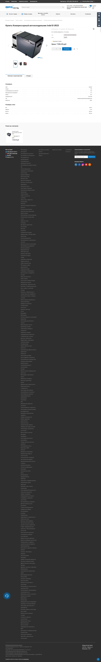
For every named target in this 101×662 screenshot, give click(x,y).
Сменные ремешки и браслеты (28, 205)
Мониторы (23, 484)
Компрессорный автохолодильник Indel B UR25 (17, 132)
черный (65, 37)
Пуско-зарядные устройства (28, 357)
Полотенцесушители (26, 238)
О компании (88, 14)
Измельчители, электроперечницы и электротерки (26, 365)
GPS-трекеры (24, 149)
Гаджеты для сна (25, 261)
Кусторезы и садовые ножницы (29, 548)
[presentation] (8, 45)
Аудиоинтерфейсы (25, 174)
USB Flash (23, 478)
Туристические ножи (26, 263)
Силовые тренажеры (26, 578)
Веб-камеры (24, 315)
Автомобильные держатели (27, 246)
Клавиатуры (24, 488)
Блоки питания (24, 624)
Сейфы (22, 257)
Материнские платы (26, 621)
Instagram (82, 164)
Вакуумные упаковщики (27, 451)
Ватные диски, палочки (26, 432)
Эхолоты (23, 207)
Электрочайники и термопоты (28, 407)
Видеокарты (24, 598)
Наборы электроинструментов (28, 559)
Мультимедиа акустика (26, 574)
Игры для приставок (26, 276)
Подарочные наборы (26, 509)
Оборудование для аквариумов (28, 601)
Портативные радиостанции (28, 190)
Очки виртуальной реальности (28, 490)
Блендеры (23, 434)
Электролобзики (25, 555)
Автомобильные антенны (27, 153)
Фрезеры (23, 553)
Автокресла (24, 151)
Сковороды (23, 399)
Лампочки (23, 353)
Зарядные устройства (26, 303)
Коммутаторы (24, 632)
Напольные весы (25, 186)
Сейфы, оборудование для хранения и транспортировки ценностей (28, 528)
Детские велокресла (26, 180)
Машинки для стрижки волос (28, 384)
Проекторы (23, 236)
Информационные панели (27, 496)
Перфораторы (24, 515)
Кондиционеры (24, 344)
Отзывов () (62, 29)
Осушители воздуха (25, 255)
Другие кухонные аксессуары (28, 563)
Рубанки (23, 549)
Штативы (23, 203)
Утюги (22, 311)
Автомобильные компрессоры (28, 359)
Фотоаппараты (24, 511)
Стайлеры (23, 197)
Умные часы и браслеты (27, 199)
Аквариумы (23, 436)
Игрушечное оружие (26, 596)
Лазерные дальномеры (26, 361)
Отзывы (7, 1)
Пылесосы (23, 307)
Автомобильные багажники (27, 155)
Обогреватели (24, 569)
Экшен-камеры (24, 194)
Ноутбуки (23, 513)
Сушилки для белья (25, 465)
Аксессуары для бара (26, 355)
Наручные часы (24, 221)
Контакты (73, 14)
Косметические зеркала (27, 424)
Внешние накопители (26, 380)
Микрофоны (24, 184)
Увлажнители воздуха (26, 232)
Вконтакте (76, 164)
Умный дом (23, 192)
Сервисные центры (23, 1)
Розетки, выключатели (26, 209)
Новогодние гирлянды (26, 188)
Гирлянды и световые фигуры (28, 603)
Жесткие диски (24, 580)
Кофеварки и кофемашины (27, 271)
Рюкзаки (23, 449)
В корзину (66, 49)
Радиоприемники (25, 546)
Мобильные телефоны (26, 378)
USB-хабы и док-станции (27, 486)
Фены (22, 473)
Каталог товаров (13, 14)
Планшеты (23, 230)
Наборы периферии (25, 494)
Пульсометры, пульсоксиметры (28, 215)
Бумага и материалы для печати (28, 540)
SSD (22, 401)
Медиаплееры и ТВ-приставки (28, 234)
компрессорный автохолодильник (70, 34)
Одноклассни (89, 164)
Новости (58, 14)
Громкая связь (24, 178)
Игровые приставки (26, 253)
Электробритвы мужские (27, 394)
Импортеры (14, 1)
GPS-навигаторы (25, 251)
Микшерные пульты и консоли (28, 594)
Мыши (22, 382)
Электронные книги (26, 471)
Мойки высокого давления (27, 538)
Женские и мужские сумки (27, 561)
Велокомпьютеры (25, 176)
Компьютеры (24, 201)
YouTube (86, 164)
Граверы (23, 565)
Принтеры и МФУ (25, 448)
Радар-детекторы (25, 249)
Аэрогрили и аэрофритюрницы (28, 480)
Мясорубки (23, 313)
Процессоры (24, 599)
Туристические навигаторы (27, 211)
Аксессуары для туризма (27, 390)
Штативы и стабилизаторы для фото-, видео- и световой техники (28, 288)
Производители (33, 1)
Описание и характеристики (15, 76)
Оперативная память (26, 482)
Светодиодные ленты (26, 446)
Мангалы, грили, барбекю (27, 521)
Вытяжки (23, 228)
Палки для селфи (25, 269)
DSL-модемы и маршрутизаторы (29, 630)
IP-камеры (23, 222)
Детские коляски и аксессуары (28, 244)
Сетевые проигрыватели (27, 507)
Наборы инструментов (26, 417)
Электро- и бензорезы (26, 551)
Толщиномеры (24, 305)
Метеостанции (24, 213)
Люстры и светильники (26, 182)
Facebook (79, 164)
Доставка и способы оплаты (43, 14)
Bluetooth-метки (25, 623)
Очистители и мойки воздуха (28, 280)
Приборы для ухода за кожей (28, 426)
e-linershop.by (26, 659)
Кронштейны (24, 576)
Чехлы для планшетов (26, 492)
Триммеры (23, 557)
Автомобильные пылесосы (27, 392)
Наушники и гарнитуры (26, 259)
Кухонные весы (25, 422)
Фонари (23, 369)
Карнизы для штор (25, 309)
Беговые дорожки (25, 247)
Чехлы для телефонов (26, 634)
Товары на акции (28, 14)
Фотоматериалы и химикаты (28, 501)
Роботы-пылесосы (25, 196)
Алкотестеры (24, 172)
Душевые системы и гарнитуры (28, 567)
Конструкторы (24, 536)
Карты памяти (24, 278)
